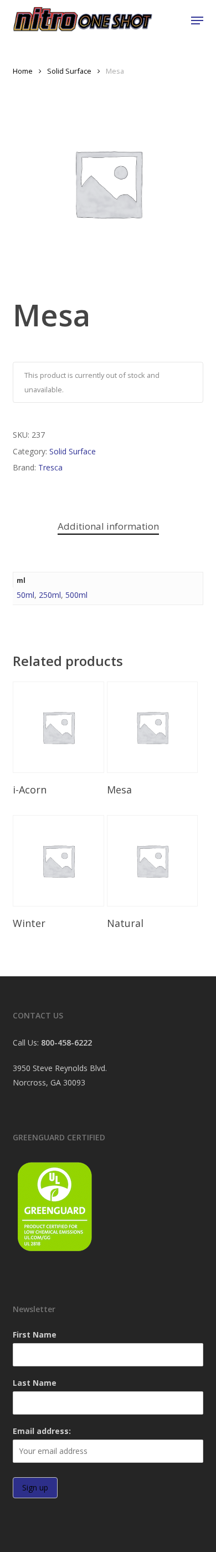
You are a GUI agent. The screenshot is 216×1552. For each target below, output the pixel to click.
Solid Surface (69, 71)
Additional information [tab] (108, 526)
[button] (197, 20)
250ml (50, 595)
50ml (25, 595)
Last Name (34, 1382)
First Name (34, 1334)
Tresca (50, 467)
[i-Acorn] (58, 727)
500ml (76, 595)
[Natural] (152, 860)
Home (23, 71)
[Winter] (58, 860)
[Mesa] (152, 727)
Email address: (42, 1431)
